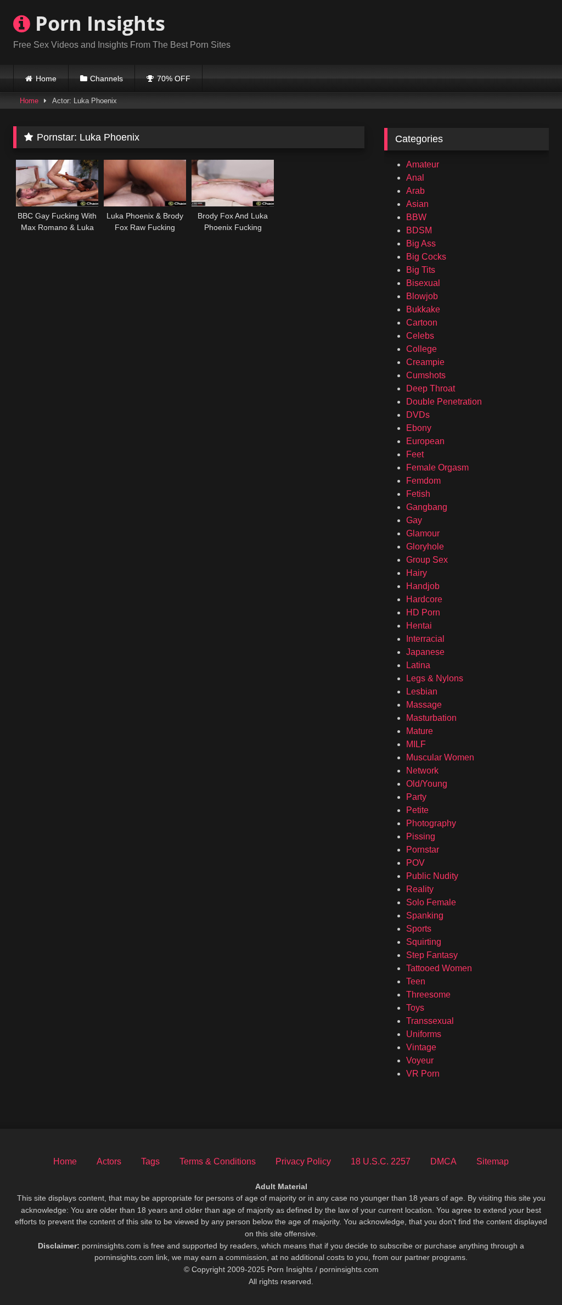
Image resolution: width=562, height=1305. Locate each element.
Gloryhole (425, 546)
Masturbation (431, 717)
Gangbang (426, 507)
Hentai (419, 625)
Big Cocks (426, 256)
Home (46, 78)
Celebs (420, 335)
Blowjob (422, 296)
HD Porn (423, 612)
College (421, 349)
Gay (414, 520)
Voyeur (420, 1060)
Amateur (422, 164)
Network (422, 770)
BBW (416, 217)
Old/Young (426, 783)
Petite (417, 810)
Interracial (425, 638)
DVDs (418, 414)
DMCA (443, 1161)
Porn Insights (97, 23)
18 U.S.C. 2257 (381, 1161)
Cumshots (426, 375)
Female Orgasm (437, 467)
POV (415, 862)
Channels (106, 78)
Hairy (416, 573)
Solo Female (431, 902)
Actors (109, 1161)
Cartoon (421, 322)
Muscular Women (440, 757)
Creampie (425, 362)
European (425, 441)
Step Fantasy (432, 955)
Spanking (424, 915)
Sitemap (492, 1161)
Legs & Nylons (434, 678)
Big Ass (421, 243)
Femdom (423, 480)
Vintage (421, 1047)
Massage (424, 704)
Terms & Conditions (217, 1161)
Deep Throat (430, 388)
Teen (415, 981)
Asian (417, 204)
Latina (418, 665)
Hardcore (424, 599)
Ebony (418, 428)
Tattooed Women (439, 968)
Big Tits (420, 270)
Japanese (425, 652)
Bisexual (423, 283)
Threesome (428, 994)
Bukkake (423, 309)
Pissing (420, 836)
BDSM (419, 230)
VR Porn (423, 1073)
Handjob (423, 586)
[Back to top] (528, 1272)
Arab (415, 190)
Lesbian (421, 691)
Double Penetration (444, 401)
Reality (420, 889)
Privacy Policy (303, 1161)
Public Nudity (432, 876)
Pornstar (422, 849)
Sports (418, 928)
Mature (419, 731)
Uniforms (423, 1034)
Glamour (423, 533)
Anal (415, 177)
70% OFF (173, 78)
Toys (415, 1007)
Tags (150, 1161)
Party (416, 797)
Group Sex (427, 559)
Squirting (423, 941)
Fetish (418, 494)
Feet (415, 454)
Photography (431, 823)
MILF (416, 744)
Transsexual (430, 1021)
